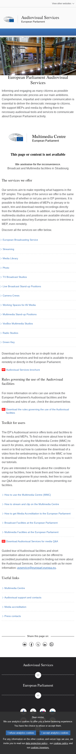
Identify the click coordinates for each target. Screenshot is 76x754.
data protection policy (37, 743)
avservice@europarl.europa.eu (36, 567)
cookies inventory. (40, 747)
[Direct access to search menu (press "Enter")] (1, 1)
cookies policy (61, 743)
